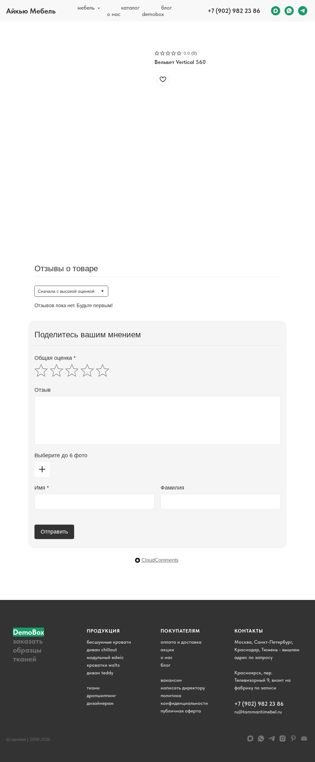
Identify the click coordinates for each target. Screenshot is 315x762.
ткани (93, 688)
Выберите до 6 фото (60, 455)
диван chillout (102, 650)
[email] (304, 740)
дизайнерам (100, 703)
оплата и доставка (181, 642)
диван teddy (100, 673)
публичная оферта (181, 711)
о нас (114, 14)
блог (166, 7)
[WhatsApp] (261, 740)
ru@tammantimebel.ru (258, 712)
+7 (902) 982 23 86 (234, 10)
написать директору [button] (183, 688)
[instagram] (282, 740)
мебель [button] (87, 7)
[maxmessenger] (275, 10)
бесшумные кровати (109, 642)
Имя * (41, 488)
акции (167, 650)
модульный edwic (105, 657)
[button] (31, 645)
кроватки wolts (103, 665)
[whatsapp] (289, 10)
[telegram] (302, 10)
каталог (130, 7)
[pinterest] (293, 740)
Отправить (54, 532)
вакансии (171, 680)
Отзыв (42, 390)
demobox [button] (153, 14)
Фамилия (172, 488)
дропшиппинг (101, 695)
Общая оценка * (55, 358)
